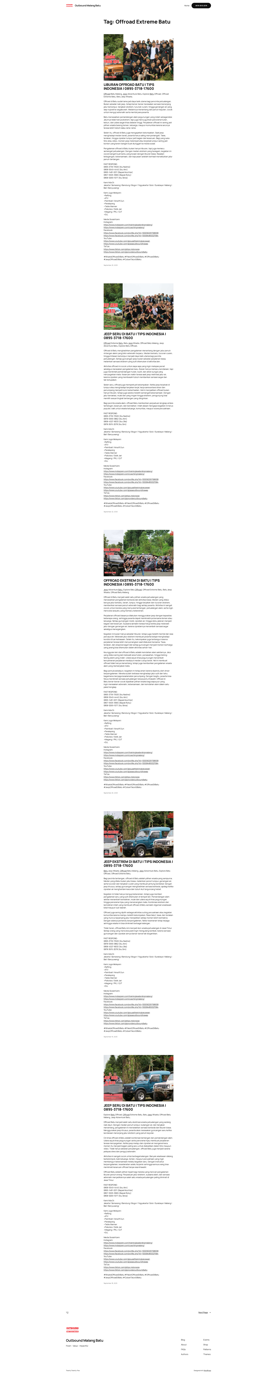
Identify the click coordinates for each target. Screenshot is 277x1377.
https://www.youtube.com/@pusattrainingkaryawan (127, 241)
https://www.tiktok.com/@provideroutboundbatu (125, 252)
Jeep (125, 94)
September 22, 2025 (111, 512)
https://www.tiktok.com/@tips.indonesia (121, 249)
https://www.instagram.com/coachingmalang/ (124, 227)
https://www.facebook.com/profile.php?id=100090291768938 (131, 233)
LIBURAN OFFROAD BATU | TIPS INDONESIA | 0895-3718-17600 (129, 86)
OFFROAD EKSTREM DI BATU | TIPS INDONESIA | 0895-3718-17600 (132, 582)
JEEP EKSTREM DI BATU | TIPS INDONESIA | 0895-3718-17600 (138, 863)
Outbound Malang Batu (88, 5)
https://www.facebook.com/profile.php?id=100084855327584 (131, 235)
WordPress (207, 1370)
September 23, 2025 (111, 265)
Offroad (107, 94)
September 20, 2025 (111, 793)
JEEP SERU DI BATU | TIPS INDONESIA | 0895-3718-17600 (135, 336)
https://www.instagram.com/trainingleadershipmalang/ (128, 224)
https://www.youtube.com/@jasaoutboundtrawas (126, 243)
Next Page (204, 1312)
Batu (152, 94)
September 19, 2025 (110, 1037)
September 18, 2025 (110, 1283)
